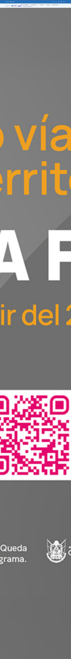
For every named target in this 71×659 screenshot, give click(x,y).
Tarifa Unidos (25, 5)
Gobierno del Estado (10, 1)
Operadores (33, 5)
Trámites (41, 5)
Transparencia (55, 5)
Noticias (48, 5)
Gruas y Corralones (27, 6)
